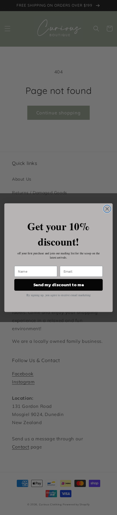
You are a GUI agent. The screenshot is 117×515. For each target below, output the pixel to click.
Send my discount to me (58, 284)
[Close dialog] (107, 209)
